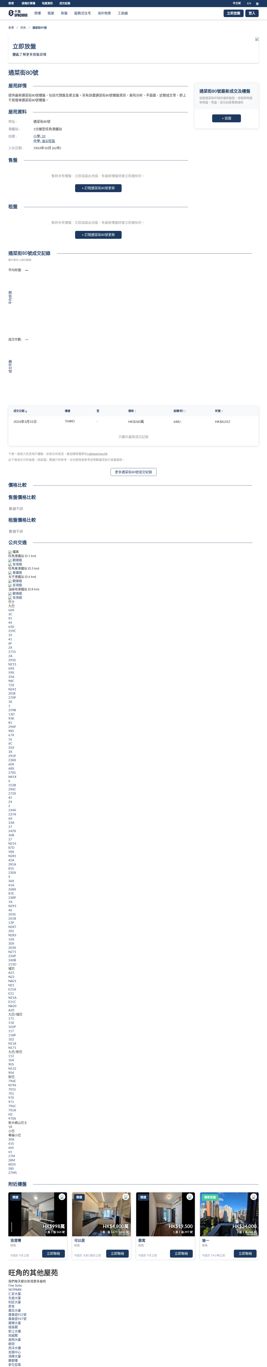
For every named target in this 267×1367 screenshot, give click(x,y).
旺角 (23, 27)
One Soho (15, 1285)
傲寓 (141, 1240)
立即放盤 (233, 13)
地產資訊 (47, 3)
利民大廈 (14, 1302)
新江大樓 (14, 1331)
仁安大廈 (14, 1294)
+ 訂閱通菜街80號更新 (98, 188)
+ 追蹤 (226, 118)
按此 (16, 54)
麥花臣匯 (14, 1364)
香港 (11, 27)
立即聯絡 (53, 1253)
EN (249, 3)
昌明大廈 (14, 1339)
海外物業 (104, 13)
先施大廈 (14, 1298)
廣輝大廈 (14, 1323)
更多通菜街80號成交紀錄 (133, 472)
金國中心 (14, 1352)
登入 (252, 13)
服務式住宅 (82, 13)
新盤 (64, 13)
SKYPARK (15, 1289)
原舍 (11, 1306)
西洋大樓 (14, 1348)
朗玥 (11, 1344)
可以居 (79, 1240)
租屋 (51, 13)
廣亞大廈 (14, 1310)
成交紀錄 (64, 3)
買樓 (37, 13)
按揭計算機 (28, 3)
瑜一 (205, 1240)
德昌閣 (13, 1327)
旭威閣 (13, 1335)
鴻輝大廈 (14, 1356)
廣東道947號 (17, 1319)
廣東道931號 (17, 1314)
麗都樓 (13, 1360)
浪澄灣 (15, 1240)
